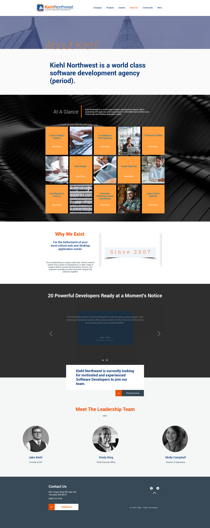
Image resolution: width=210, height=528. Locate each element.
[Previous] (51, 333)
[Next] (159, 333)
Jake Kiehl (35, 457)
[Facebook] (151, 488)
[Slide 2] (107, 360)
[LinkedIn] (157, 488)
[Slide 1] (102, 360)
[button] (52, 507)
